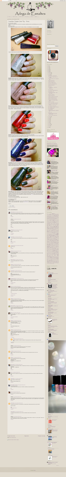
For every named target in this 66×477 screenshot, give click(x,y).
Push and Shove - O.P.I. (51, 91)
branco (56, 218)
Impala (51, 236)
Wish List (21, 16)
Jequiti (58, 237)
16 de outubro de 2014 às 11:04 (18, 270)
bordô (47, 218)
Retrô (36, 16)
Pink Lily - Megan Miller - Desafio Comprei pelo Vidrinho (55, 206)
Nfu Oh (58, 247)
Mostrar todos (57, 465)
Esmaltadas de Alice (13, 278)
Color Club (49, 222)
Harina (48, 235)
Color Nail (52, 222)
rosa (58, 253)
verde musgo (53, 261)
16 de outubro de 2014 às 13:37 (17, 298)
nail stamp (55, 246)
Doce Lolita (57, 229)
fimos (58, 232)
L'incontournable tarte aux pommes (52, 463)
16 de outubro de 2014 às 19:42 (16, 312)
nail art (48, 246)
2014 (48, 71)
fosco (58, 233)
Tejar (48, 258)
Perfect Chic (48, 251)
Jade (56, 237)
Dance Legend (57, 224)
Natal (50, 247)
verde (48, 261)
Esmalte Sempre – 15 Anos (51, 316)
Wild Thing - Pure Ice (53, 175)
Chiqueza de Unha (49, 221)
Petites (55, 251)
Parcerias (27, 16)
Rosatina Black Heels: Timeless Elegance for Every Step (54, 320)
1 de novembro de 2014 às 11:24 (17, 396)
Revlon (52, 253)
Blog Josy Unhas (13, 305)
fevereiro (49, 124)
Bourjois (54, 218)
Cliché (58, 221)
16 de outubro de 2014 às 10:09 (19, 259)
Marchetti (48, 242)
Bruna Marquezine (51, 219)
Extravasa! (48, 232)
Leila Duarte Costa (13, 245)
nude (55, 248)
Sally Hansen (55, 254)
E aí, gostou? (12, 233)
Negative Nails (55, 247)
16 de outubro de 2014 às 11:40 (20, 278)
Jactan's (54, 237)
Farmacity (50, 232)
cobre (47, 222)
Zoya (53, 263)
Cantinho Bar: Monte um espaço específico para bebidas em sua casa (55, 430)
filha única (56, 232)
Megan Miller (54, 243)
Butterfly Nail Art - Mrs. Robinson (52, 143)
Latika (58, 239)
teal (47, 258)
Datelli (55, 225)
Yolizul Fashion (49, 263)
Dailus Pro (54, 224)
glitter (57, 234)
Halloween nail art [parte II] (51, 95)
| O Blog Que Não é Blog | (14, 293)
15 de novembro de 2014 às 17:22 (19, 411)
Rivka (56, 253)
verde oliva (57, 261)
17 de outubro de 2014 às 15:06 (18, 364)
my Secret (56, 245)
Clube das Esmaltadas (51, 329)
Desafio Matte (51, 228)
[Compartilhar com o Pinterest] (13, 205)
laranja (56, 239)
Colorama (54, 222)
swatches (51, 257)
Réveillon (50, 253)
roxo (47, 254)
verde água (50, 261)
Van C (11, 372)
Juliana (12, 312)
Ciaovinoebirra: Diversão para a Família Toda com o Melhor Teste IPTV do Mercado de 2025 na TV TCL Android (53, 326)
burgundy (54, 219)
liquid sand (53, 240)
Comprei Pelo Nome (52, 223)
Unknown (12, 264)
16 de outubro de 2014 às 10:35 (17, 264)
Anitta (47, 216)
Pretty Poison (49, 298)
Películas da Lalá (50, 250)
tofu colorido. (50, 318)
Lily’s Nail (12, 353)
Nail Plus (53, 246)
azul (56, 216)
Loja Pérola (57, 240)
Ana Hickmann (57, 214)
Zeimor (52, 263)
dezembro (49, 72)
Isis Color (52, 237)
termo (49, 258)
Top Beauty (57, 258)
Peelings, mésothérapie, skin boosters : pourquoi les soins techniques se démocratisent (52, 295)
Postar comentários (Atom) (12, 437)
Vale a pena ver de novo (56, 260)
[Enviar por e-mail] (9, 205)
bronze (47, 219)
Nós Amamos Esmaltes (51, 301)
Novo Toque (51, 248)
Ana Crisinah (12, 270)
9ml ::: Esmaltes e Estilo (51, 290)
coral (58, 223)
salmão (58, 254)
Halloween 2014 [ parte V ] (51, 80)
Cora (56, 223)
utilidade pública (51, 260)
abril (49, 122)
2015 (48, 70)
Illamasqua (48, 236)
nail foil (50, 246)
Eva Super (54, 231)
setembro (49, 116)
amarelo (50, 214)
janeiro (49, 125)
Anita (58, 215)
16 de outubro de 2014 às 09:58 (19, 245)
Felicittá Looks (53, 232)
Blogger (35, 470)
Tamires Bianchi (13, 411)
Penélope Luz (55, 250)
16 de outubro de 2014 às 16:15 (19, 305)
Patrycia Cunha (13, 364)
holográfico (53, 235)
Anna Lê (12, 286)
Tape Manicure (57, 257)
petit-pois (53, 251)
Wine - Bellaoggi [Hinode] (54, 195)
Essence (50, 231)
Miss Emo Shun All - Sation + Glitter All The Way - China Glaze (54, 171)
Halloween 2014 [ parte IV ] (51, 81)
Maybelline (52, 243)
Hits (51, 235)
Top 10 (53, 258)
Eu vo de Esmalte (50, 455)
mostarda (49, 245)
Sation (52, 255)
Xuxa (47, 263)
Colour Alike (57, 222)
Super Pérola (48, 257)
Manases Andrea (13, 259)
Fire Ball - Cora (52, 160)
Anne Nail (50, 216)
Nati (52, 247)
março (49, 123)
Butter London (57, 219)
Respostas (13, 337)
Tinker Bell (51, 258)
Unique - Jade (50, 112)
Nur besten (57, 248)
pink (56, 251)
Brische (58, 218)
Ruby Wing (49, 254)
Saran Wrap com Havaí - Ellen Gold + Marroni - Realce (52, 113)
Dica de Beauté (55, 228)
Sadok (51, 254)
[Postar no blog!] (10, 205)
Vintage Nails (52, 165)
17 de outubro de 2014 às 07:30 (17, 357)
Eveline (56, 231)
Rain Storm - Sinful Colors (51, 94)
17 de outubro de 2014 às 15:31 (16, 372)
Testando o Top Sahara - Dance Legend (53, 96)
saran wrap (48, 255)
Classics (56, 221)
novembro (49, 73)
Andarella (52, 215)
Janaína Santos (13, 378)
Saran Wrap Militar (50, 109)
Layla (47, 240)
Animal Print (55, 215)
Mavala (50, 243)
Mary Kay (48, 243)
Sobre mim (15, 16)
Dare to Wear (52, 225)
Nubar (53, 248)
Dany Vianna (48, 225)
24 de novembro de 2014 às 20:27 (17, 416)
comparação (48, 223)
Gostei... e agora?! (50, 305)
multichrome (53, 245)
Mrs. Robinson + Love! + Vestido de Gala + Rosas (55, 180)
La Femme (50, 239)
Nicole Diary (48, 248)
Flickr (32, 16)
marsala (58, 242)
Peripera (51, 251)
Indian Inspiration (54, 236)
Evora (58, 231)
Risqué (54, 253)
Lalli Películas (53, 239)
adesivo (53, 213)
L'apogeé (48, 239)
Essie (52, 231)
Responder (12, 216)
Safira (53, 254)
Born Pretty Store (51, 218)
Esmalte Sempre (50, 315)
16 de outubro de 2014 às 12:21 (17, 286)
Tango (54, 257)
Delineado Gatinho (50, 308)
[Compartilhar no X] (11, 205)
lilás (50, 240)
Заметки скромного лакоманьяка (52, 442)
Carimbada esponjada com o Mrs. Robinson (54, 200)
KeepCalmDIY (50, 425)
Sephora (55, 255)
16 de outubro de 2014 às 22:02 (17, 320)
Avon (55, 216)
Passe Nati (55, 249)
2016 (48, 69)
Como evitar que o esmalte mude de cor (53, 90)
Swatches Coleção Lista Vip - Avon (52, 97)
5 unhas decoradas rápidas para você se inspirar (54, 437)
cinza (54, 221)
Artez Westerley (52, 216)
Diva (52, 229)
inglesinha (50, 237)
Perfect (58, 250)
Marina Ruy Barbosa (51, 242)
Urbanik (48, 260)
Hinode (49, 235)
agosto (49, 117)
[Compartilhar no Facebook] (12, 205)
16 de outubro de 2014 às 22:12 (17, 329)
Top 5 (55, 258)
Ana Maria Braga (49, 215)
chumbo (52, 221)
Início (10, 16)
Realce (48, 253)
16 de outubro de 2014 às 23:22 (17, 345)
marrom (55, 242)
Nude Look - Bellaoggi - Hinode (52, 82)
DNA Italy (54, 229)
